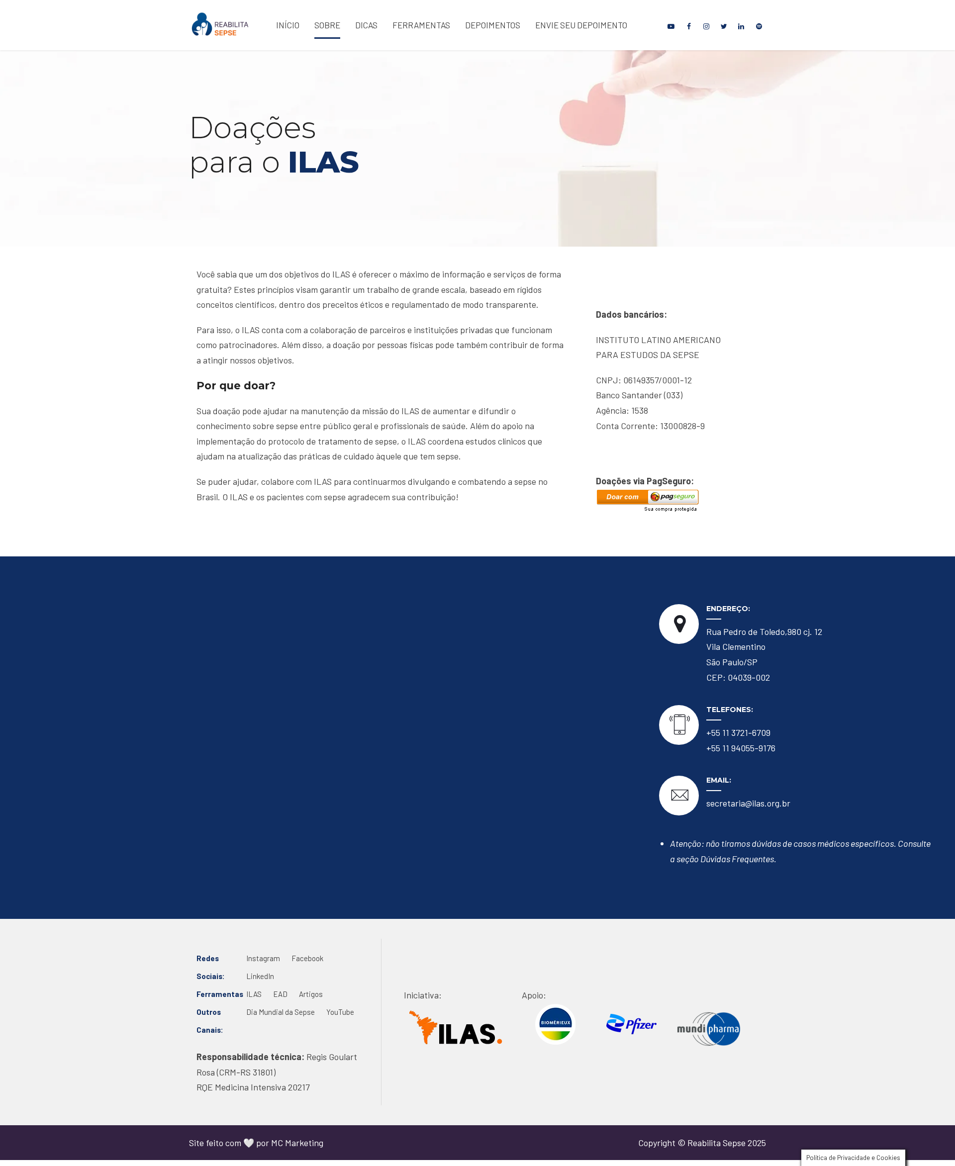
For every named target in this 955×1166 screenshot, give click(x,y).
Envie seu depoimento (581, 25)
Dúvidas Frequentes (737, 858)
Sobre (327, 25)
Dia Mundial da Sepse (280, 1011)
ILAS (341, 274)
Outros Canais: (209, 1020)
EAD (280, 993)
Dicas (366, 25)
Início (287, 25)
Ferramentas (421, 25)
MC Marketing (297, 1142)
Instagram (263, 958)
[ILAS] (455, 1027)
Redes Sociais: (210, 967)
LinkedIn (260, 976)
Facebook (307, 958)
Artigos (311, 993)
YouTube (340, 1011)
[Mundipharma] (709, 1029)
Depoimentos (492, 25)
